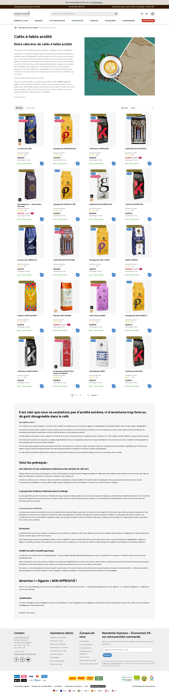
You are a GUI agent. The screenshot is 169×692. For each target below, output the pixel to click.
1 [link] (72, 395)
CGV (86, 686)
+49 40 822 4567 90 (21, 637)
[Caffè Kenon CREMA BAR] (102, 129)
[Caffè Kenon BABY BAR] (138, 185)
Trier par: (124, 108)
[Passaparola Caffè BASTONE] (66, 185)
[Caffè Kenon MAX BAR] (138, 352)
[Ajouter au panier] (42, 164)
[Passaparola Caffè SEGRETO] (138, 296)
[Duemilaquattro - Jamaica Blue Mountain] (30, 185)
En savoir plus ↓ (20, 97)
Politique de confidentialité (110, 663)
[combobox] (84, 13)
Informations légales (21, 686)
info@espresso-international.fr (25, 654)
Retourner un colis (98, 686)
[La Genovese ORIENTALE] (30, 241)
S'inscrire (107, 655)
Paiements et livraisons (73, 686)
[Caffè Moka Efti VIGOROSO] (138, 129)
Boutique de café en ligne (28, 28)
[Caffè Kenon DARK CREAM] (30, 352)
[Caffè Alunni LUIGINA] (102, 296)
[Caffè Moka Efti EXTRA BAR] (66, 241)
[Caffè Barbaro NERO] (102, 352)
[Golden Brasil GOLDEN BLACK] (102, 185)
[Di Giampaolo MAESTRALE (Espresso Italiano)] (66, 352)
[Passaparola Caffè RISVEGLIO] (66, 129)
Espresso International (146, 686)
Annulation (58, 686)
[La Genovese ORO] (30, 129)
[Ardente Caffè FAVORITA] (30, 296)
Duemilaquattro (97, 2)
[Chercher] (116, 14)
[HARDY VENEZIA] (138, 241)
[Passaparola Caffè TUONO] (102, 241)
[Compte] (147, 14)
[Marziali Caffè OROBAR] (66, 296)
